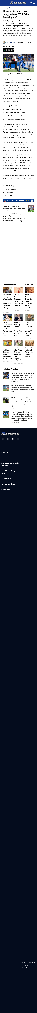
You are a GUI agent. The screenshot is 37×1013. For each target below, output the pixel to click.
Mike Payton (11, 42)
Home (5, 8)
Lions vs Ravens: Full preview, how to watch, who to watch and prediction (14, 208)
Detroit (11, 8)
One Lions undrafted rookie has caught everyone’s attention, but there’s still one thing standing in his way (22, 388)
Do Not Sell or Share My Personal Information (28, 965)
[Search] (31, 3)
